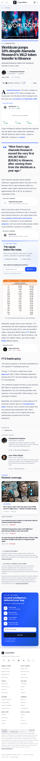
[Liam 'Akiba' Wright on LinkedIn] (11, 468)
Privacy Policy (14, 731)
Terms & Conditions (28, 754)
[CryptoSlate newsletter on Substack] (13, 660)
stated (22, 137)
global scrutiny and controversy (19, 218)
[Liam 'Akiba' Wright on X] (9, 468)
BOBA (4, 341)
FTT (27, 332)
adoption (5, 224)
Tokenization (10, 43)
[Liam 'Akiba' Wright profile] (4, 457)
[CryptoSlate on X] (4, 660)
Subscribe (20, 635)
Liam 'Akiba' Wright (16, 455)
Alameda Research (13, 90)
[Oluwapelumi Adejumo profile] (4, 440)
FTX (17, 93)
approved (5, 374)
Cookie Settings (14, 757)
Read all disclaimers (7, 748)
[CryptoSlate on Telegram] (19, 660)
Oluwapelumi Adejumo (17, 71)
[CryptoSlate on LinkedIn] (23, 660)
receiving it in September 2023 (25, 99)
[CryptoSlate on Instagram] (28, 660)
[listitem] (7, 430)
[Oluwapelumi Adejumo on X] (9, 450)
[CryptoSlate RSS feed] (33, 660)
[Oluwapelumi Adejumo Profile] (4, 72)
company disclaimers (22, 583)
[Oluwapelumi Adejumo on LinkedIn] (11, 450)
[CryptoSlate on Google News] (9, 660)
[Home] (2, 8)
